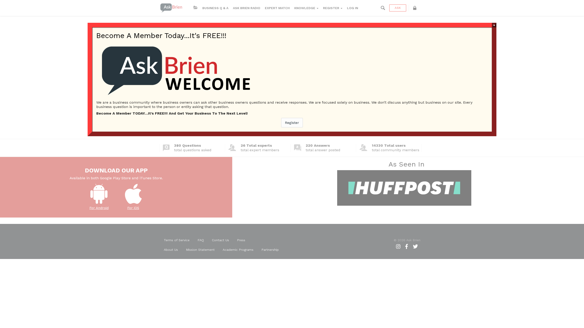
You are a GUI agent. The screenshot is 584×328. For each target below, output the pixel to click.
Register (292, 122)
